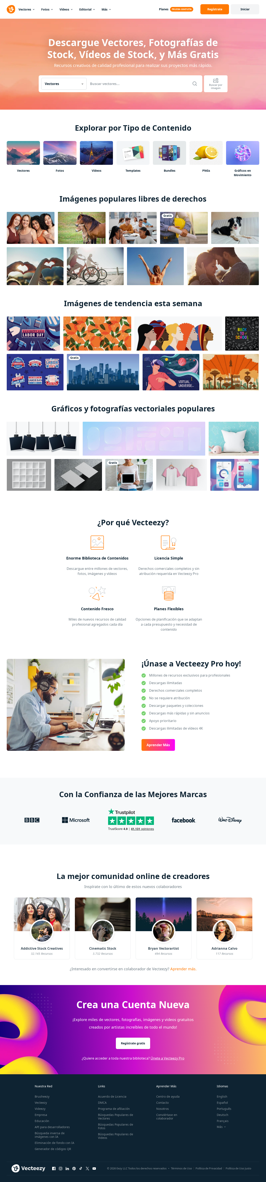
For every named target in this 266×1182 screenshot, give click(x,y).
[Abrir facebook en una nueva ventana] (54, 1168)
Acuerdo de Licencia (112, 1096)
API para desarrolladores (52, 1127)
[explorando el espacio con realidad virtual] (171, 372)
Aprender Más (158, 745)
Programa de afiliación (114, 1109)
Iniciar (245, 9)
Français (223, 1121)
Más (104, 9)
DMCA (102, 1103)
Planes (163, 9)
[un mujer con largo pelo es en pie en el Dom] (155, 266)
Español (222, 1103)
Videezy (40, 1109)
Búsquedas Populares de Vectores (115, 1116)
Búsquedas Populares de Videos (115, 1136)
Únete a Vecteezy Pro (167, 1058)
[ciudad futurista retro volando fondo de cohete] (231, 372)
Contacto (162, 1103)
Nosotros (162, 1109)
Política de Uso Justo (238, 1168)
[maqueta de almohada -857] (234, 439)
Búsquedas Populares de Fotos (115, 1126)
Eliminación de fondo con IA (54, 1143)
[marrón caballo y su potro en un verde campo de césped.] (82, 228)
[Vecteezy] (11, 9)
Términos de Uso (181, 1168)
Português (224, 1109)
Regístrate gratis (133, 1043)
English (222, 1096)
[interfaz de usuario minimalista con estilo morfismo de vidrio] (234, 475)
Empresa (41, 1115)
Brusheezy (42, 1096)
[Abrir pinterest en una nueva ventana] (74, 1168)
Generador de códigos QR (53, 1149)
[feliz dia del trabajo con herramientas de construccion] (33, 333)
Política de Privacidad (209, 1168)
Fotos (45, 9)
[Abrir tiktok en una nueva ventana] (80, 1168)
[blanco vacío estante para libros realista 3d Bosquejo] (29, 475)
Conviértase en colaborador (166, 1116)
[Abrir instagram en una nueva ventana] (60, 1168)
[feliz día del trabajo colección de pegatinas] (35, 372)
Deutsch (222, 1115)
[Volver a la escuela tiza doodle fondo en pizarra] (242, 333)
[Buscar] (194, 83)
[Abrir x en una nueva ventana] (87, 1168)
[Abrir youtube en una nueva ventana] (94, 1168)
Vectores (25, 9)
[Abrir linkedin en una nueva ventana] (67, 1168)
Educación (42, 1121)
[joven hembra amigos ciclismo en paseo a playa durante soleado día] (95, 266)
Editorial (85, 9)
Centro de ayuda (168, 1096)
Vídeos (64, 9)
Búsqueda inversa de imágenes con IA (50, 1135)
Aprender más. (182, 968)
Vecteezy (41, 1103)
